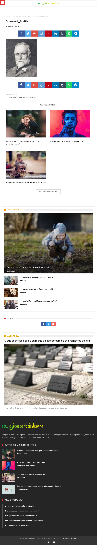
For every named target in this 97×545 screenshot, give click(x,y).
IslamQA (22, 292)
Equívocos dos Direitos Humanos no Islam (26, 182)
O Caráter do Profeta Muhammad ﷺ (24, 16)
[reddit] (41, 33)
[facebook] (21, 33)
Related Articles (47, 105)
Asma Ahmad (22, 454)
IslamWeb (23, 304)
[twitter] (28, 33)
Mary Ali (22, 280)
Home (8, 16)
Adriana (10, 26)
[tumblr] (62, 33)
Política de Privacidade (70, 538)
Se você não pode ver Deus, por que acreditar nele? (22, 142)
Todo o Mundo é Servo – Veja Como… (68, 141)
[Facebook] (43, 324)
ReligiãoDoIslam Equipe (26, 465)
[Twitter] (48, 324)
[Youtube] (53, 324)
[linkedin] (55, 33)
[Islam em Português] (48, 3)
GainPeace (21, 477)
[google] (34, 33)
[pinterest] (48, 33)
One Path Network (23, 489)
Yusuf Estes (10, 271)
